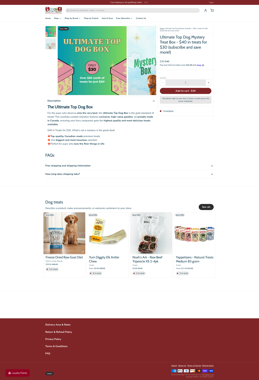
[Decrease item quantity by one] (162, 83)
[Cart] (211, 10)
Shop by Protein (91, 18)
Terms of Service (194, 365)
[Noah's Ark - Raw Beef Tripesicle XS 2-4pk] (151, 233)
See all (206, 207)
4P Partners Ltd (208, 375)
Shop (56, 18)
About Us (182, 365)
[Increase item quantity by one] (208, 83)
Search (174, 365)
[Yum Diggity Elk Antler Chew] (108, 233)
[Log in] (204, 10)
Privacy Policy (53, 339)
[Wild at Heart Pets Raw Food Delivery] (53, 10)
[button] (185, 91)
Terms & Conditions (56, 346)
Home (48, 18)
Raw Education (123, 18)
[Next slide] (152, 60)
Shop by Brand (71, 18)
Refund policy (208, 365)
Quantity (163, 78)
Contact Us (141, 18)
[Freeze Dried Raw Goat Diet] (64, 233)
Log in (211, 2)
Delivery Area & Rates (58, 324)
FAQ (47, 353)
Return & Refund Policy (58, 332)
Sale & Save (107, 18)
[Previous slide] (62, 60)
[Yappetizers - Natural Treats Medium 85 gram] (195, 233)
